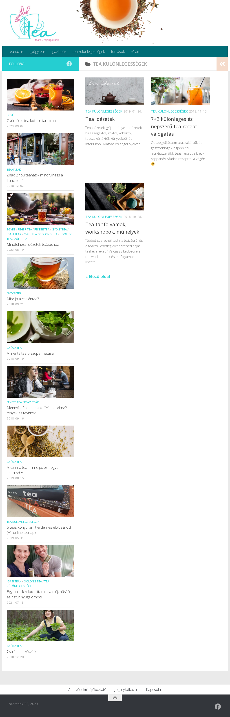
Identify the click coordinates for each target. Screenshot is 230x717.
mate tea (30, 234)
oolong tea (48, 234)
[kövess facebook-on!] (69, 63)
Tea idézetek (100, 118)
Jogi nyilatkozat (126, 689)
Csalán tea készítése (23, 651)
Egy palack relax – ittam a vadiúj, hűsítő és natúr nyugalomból (38, 594)
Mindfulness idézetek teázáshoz (33, 244)
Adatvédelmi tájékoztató (87, 689)
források (118, 51)
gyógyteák (37, 51)
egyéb (11, 115)
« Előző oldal (97, 276)
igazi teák (59, 51)
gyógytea (59, 229)
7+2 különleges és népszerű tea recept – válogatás (176, 126)
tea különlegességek (89, 51)
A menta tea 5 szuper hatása (30, 353)
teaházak (16, 51)
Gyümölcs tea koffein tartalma (31, 120)
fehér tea (25, 229)
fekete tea (41, 229)
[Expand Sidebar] (222, 64)
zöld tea (20, 239)
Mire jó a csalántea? (23, 298)
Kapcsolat (154, 689)
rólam (135, 51)
